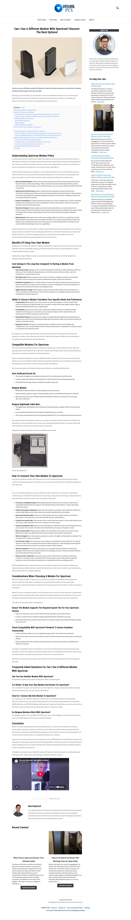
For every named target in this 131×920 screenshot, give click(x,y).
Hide (22, 107)
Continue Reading (28, 888)
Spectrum (53, 20)
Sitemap (87, 908)
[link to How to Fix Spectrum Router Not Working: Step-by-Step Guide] (65, 842)
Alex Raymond (34, 806)
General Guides (80, 20)
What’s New (42, 20)
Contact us (61, 908)
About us (54, 908)
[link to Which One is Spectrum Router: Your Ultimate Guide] (28, 842)
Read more (100, 102)
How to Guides (65, 20)
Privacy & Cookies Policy (75, 908)
